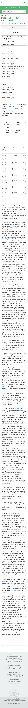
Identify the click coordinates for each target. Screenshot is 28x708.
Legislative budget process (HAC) (13, 656)
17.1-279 (4, 370)
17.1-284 (17, 294)
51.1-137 (17, 106)
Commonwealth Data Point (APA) (13, 659)
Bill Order (3, 23)
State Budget (14, 7)
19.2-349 (4, 346)
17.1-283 (15, 301)
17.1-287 (16, 408)
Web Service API (17, 681)
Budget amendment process (13, 667)
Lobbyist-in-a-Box (16, 698)
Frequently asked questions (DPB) (13, 661)
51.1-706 (8, 106)
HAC (16, 674)
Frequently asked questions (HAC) (13, 668)
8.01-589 (16, 244)
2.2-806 (4, 290)
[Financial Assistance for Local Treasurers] (7, 646)
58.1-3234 (4, 239)
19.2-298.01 (13, 590)
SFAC (19, 674)
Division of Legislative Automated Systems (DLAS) (17, 702)
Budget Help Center (14, 683)
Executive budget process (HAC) (13, 658)
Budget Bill (6, 11)
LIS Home (9, 698)
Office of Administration (13, 23)
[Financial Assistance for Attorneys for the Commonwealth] (2, 646)
